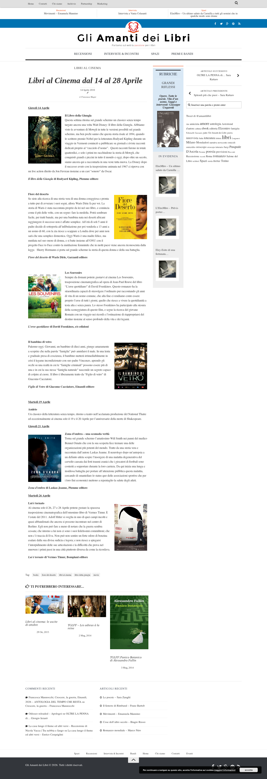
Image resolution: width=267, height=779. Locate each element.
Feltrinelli (190, 132)
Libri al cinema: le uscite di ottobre (41, 623)
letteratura (209, 138)
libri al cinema (65, 574)
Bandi (133, 753)
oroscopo (201, 147)
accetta (249, 770)
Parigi (226, 147)
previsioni (221, 151)
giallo (205, 132)
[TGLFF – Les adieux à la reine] (87, 606)
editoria (213, 128)
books (36, 574)
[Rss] (239, 23)
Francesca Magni (88, 97)
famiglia (235, 128)
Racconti (231, 152)
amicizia (194, 124)
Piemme (202, 152)
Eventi (189, 753)
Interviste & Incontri (121, 53)
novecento (222, 142)
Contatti (43, 3)
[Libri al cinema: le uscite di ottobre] (44, 605)
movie (96, 574)
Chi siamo (57, 3)
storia (210, 161)
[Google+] (227, 23)
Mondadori (202, 142)
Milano (190, 142)
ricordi (202, 156)
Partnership (86, 3)
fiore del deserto (49, 574)
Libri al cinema (87, 68)
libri (226, 136)
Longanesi (236, 138)
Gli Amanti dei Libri (133, 33)
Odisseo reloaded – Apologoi (45, 713)
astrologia (215, 124)
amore (204, 123)
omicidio (190, 147)
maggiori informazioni (224, 770)
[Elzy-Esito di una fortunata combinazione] (167, 269)
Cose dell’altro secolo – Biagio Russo (124, 722)
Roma (209, 156)
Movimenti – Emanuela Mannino (35, 13)
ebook (205, 128)
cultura (198, 128)
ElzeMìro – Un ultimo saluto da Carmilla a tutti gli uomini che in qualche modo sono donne (204, 15)
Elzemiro (224, 128)
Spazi (155, 53)
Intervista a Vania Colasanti (132, 13)
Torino (225, 161)
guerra (229, 132)
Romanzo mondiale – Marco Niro (122, 730)
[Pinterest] (233, 23)
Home (31, 3)
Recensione (192, 156)
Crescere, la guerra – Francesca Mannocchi (49, 705)
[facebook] (215, 23)
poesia (210, 151)
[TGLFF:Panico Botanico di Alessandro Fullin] (129, 622)
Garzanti (198, 132)
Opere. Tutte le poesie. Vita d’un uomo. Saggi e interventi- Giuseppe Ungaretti (168, 101)
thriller (216, 161)
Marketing (102, 3)
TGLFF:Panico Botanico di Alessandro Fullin (126, 659)
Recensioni (83, 53)
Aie (187, 124)
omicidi (231, 142)
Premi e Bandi (182, 53)
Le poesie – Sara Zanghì (116, 697)
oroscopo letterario (215, 147)
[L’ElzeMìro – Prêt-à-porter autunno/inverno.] (167, 227)
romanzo (219, 155)
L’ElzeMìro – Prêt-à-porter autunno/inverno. (167, 210)
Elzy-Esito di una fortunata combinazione (165, 252)
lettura (218, 138)
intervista (192, 138)
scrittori (196, 161)
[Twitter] (221, 23)
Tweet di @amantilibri (198, 116)
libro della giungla (82, 574)
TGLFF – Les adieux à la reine (83, 626)
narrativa (213, 142)
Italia (201, 138)
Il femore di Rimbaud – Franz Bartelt (124, 705)
